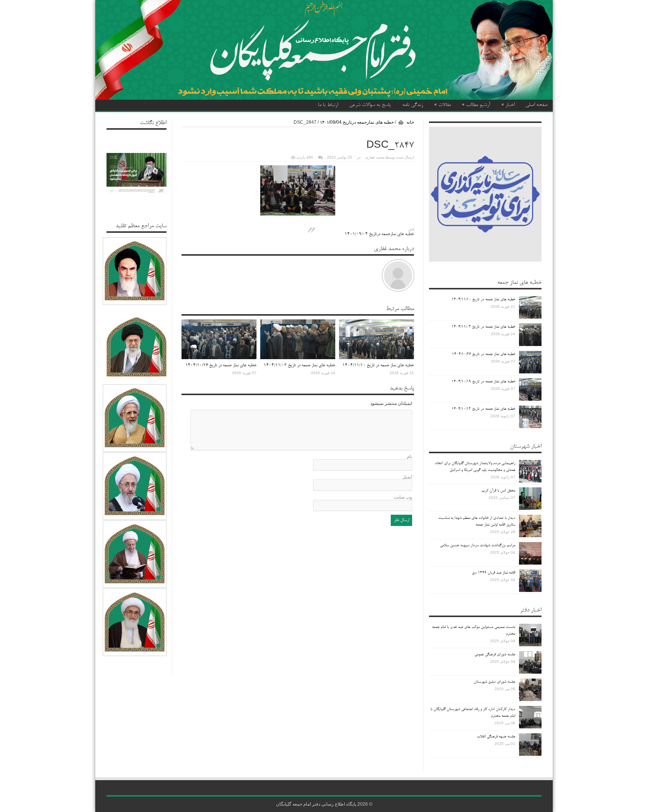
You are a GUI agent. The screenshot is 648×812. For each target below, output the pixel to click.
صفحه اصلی (536, 105)
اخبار (507, 105)
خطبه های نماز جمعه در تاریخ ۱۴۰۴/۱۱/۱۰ (378, 365)
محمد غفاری (374, 157)
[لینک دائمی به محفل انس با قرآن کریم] (530, 498)
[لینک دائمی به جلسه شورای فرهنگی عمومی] (530, 662)
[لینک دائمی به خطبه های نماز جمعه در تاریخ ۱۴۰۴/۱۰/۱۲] (530, 417)
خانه (410, 122)
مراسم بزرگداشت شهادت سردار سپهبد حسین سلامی (477, 545)
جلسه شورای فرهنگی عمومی (494, 654)
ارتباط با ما (328, 105)
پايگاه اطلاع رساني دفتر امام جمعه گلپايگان (316, 804)
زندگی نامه (412, 105)
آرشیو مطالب (476, 105)
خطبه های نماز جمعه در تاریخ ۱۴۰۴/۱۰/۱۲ (483, 409)
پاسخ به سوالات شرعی (370, 105)
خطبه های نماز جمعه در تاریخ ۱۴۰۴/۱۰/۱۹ (483, 381)
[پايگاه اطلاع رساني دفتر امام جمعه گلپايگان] (324, 50)
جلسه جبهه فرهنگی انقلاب (496, 736)
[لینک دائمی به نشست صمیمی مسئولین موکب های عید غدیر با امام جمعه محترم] (530, 635)
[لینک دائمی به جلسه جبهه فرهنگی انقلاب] (530, 744)
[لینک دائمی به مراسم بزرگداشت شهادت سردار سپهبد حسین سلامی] (530, 553)
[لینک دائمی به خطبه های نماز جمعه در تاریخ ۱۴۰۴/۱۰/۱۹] (530, 389)
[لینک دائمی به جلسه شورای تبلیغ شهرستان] (530, 690)
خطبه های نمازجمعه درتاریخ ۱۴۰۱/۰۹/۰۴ (379, 232)
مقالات (442, 105)
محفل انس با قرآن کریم (498, 490)
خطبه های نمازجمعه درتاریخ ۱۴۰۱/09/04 (357, 122)
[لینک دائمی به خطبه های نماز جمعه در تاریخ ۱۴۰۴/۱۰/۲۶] (219, 339)
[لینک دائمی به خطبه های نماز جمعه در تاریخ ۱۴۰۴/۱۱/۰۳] (297, 339)
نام (409, 456)
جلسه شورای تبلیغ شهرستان (494, 682)
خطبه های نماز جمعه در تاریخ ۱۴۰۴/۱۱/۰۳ (299, 365)
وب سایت (403, 497)
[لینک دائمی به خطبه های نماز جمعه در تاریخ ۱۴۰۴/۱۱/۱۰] (376, 339)
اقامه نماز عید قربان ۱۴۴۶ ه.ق (493, 573)
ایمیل (407, 476)
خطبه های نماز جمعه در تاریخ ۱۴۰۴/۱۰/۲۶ (220, 365)
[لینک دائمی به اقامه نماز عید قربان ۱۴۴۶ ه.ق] (530, 580)
